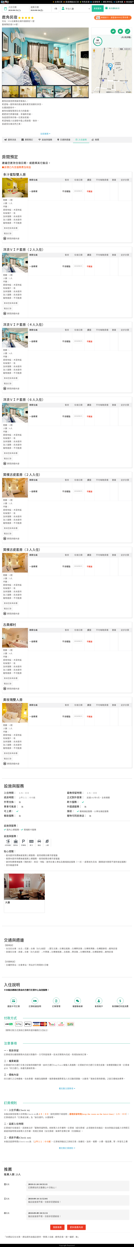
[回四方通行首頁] (5, 2)
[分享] (113, 31)
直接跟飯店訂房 (72, 2)
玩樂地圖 (119, 2)
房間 (29, 140)
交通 (65, 140)
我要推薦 (57, 1227)
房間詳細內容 (13, 239)
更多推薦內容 (76, 1227)
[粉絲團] (120, 31)
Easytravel (71, 1245)
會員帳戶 (130, 2)
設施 (47, 140)
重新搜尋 (98, 8)
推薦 (97, 140)
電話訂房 (8, 233)
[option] (24, 887)
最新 (12, 140)
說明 (82, 140)
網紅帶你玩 (108, 2)
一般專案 (33, 191)
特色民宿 (86, 2)
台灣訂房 (59, 2)
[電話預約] (127, 31)
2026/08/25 (78, 191)
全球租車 (96, 2)
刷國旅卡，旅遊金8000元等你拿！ (115, 17)
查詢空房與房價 (10, 228)
